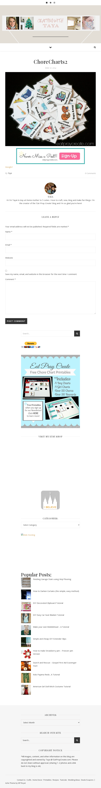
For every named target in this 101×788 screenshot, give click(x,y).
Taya (10, 173)
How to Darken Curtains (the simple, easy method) (56, 591)
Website (9, 257)
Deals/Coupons (87, 780)
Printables (47, 780)
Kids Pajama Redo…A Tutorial (46, 674)
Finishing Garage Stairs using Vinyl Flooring (52, 579)
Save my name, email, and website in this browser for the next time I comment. (41, 274)
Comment (10, 279)
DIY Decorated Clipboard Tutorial (48, 603)
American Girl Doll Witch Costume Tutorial (51, 686)
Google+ (9, 167)
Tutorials (63, 780)
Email (8, 244)
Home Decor (37, 780)
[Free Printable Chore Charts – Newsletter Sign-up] (50, 391)
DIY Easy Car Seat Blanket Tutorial (48, 615)
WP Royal (22, 783)
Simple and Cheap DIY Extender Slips (49, 638)
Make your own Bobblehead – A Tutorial (51, 627)
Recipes (56, 780)
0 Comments (90, 173)
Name (8, 231)
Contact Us (21, 780)
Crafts (29, 780)
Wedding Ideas (74, 780)
